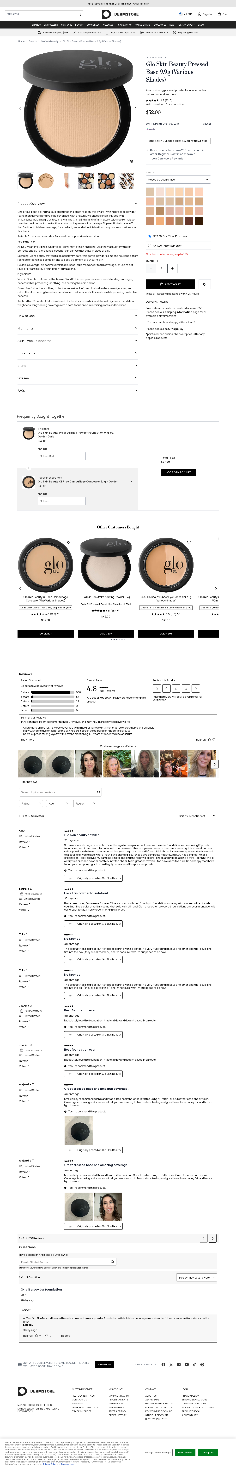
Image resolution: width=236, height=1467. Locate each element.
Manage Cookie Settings (158, 1452)
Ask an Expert (153, 1399)
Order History (118, 1415)
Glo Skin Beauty (49, 41)
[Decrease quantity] (151, 268)
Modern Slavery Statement (199, 1407)
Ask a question (175, 104)
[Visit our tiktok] (194, 1364)
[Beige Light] (169, 211)
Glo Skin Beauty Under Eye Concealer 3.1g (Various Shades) (166, 598)
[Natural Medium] (169, 201)
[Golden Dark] (189, 201)
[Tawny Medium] (150, 221)
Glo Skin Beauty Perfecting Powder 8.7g (106, 597)
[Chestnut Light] (160, 211)
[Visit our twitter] (171, 1364)
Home (21, 41)
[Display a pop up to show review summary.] (59, 615)
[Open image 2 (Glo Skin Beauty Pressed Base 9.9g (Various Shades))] (46, 181)
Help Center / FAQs (83, 1395)
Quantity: (152, 260)
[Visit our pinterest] (202, 1364)
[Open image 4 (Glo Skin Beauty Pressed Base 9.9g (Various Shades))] (86, 181)
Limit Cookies (185, 1452)
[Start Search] (79, 14)
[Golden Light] (150, 191)
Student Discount (157, 1415)
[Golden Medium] (179, 191)
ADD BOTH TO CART (178, 472)
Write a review (154, 104)
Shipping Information (85, 1407)
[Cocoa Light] (169, 221)
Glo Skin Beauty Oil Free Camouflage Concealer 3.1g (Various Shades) (45, 598)
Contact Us (79, 1399)
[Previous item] (20, 588)
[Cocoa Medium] (199, 221)
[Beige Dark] (179, 211)
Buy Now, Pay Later (156, 1419)
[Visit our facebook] (163, 1364)
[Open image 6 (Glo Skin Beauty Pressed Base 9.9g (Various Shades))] (126, 181)
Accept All (208, 1452)
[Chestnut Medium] (179, 221)
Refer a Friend (117, 1411)
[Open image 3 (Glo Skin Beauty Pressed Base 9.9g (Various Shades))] (66, 181)
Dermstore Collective (159, 1407)
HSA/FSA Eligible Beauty (159, 1403)
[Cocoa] (189, 221)
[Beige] (199, 191)
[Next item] (216, 588)
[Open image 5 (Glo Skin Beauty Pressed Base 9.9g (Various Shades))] (106, 181)
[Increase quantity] (172, 268)
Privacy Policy (190, 1395)
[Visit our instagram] (179, 1364)
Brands (33, 41)
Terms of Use (67, 1464)
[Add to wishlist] (205, 284)
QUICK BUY (45, 633)
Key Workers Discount (159, 1411)
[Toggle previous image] (20, 108)
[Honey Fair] (189, 191)
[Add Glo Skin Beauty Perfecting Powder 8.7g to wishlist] (129, 542)
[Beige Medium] (199, 211)
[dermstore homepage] (120, 14)
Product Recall (192, 1411)
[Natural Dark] (150, 201)
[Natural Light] (169, 191)
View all (207, 123)
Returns (77, 1403)
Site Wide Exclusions (194, 1399)
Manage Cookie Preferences (35, 1405)
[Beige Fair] (160, 191)
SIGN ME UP (104, 1364)
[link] (204, 14)
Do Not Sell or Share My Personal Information (38, 1410)
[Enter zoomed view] (132, 161)
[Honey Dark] (199, 201)
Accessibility (190, 1415)
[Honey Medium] (179, 201)
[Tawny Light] (189, 211)
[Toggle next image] (135, 108)
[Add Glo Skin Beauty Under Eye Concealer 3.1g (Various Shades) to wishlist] (189, 542)
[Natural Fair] (160, 201)
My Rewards (116, 1403)
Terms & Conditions (194, 1403)
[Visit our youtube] (187, 1364)
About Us (151, 1395)
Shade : (151, 172)
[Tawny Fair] (160, 221)
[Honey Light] (150, 211)
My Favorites (116, 1407)
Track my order (81, 1411)
